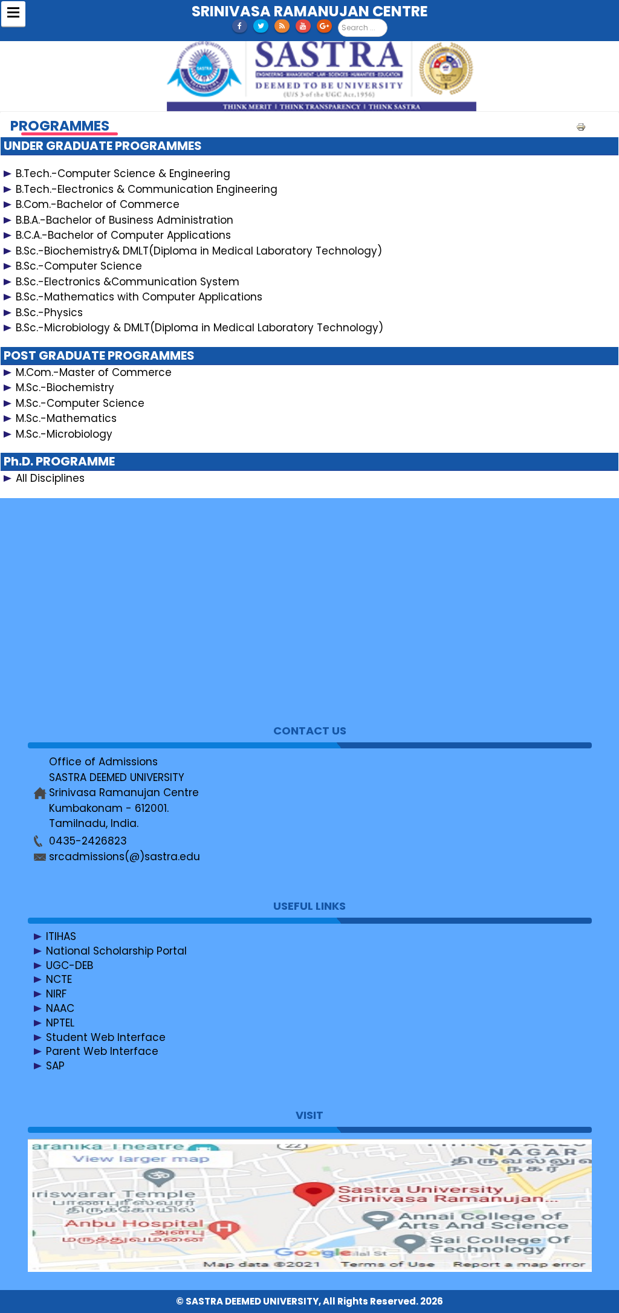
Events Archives (86, 652)
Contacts (70, 552)
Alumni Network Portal (103, 681)
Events (63, 580)
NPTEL (60, 1023)
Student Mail (78, 609)
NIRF (56, 994)
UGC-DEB (69, 965)
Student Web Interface (106, 1037)
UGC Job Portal (85, 667)
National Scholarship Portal (116, 951)
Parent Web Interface (102, 1051)
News (60, 566)
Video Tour (74, 624)
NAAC (60, 1008)
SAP (55, 1066)
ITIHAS (61, 936)
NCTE (59, 979)
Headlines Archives (95, 638)
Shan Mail (71, 595)
